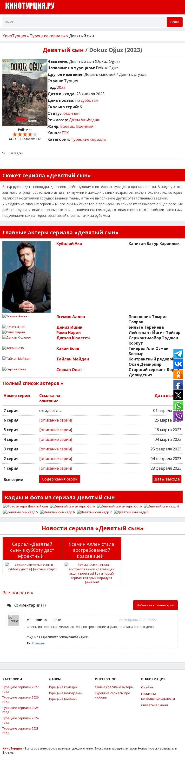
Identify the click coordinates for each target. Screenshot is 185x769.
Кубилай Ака (69, 243)
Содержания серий (60, 479)
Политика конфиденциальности (158, 696)
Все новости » (17, 593)
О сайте (147, 687)
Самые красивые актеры (114, 687)
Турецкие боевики (63, 699)
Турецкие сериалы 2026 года (20, 699)
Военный (84, 126)
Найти (174, 22)
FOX (65, 132)
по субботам (87, 100)
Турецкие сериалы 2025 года (20, 709)
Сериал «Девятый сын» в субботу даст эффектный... (32, 550)
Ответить (38, 643)
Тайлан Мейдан (72, 359)
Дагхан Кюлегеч (73, 337)
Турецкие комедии (63, 687)
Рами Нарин (68, 332)
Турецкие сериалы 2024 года (20, 720)
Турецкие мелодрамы (65, 693)
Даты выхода (167, 479)
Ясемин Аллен (70, 316)
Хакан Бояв (67, 348)
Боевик (67, 126)
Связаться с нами (154, 705)
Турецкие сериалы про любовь (112, 695)
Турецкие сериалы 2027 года (20, 689)
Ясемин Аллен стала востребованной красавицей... (91, 550)
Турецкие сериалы (88, 139)
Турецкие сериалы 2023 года (20, 730)
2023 (61, 87)
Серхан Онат (69, 369)
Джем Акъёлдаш (84, 119)
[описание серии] (55, 420)
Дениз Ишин (69, 327)
